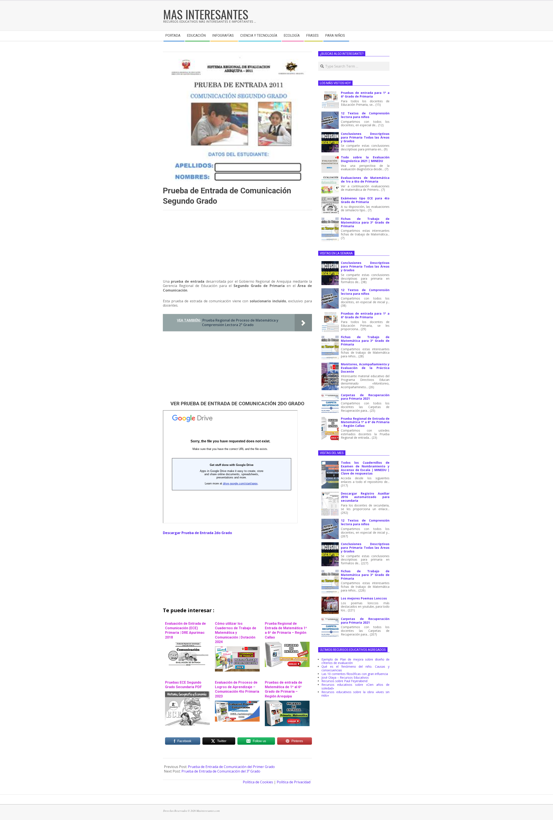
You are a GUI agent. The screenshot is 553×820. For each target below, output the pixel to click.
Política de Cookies (258, 782)
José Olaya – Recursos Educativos (345, 677)
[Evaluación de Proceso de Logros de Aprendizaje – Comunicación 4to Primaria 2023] (237, 702)
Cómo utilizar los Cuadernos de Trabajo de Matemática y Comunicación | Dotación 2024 (235, 632)
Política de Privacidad (293, 782)
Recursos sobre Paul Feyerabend (344, 681)
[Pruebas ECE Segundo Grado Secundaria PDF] (187, 693)
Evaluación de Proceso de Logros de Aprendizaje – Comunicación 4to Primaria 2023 (237, 689)
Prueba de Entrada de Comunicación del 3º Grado (220, 771)
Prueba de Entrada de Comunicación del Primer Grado (231, 766)
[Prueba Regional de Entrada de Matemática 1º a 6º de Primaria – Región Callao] (287, 644)
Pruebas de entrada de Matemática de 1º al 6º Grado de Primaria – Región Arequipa (283, 689)
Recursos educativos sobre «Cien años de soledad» (355, 686)
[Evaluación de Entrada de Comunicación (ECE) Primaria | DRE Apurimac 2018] (187, 644)
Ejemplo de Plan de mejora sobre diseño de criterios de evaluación (355, 661)
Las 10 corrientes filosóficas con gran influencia (354, 674)
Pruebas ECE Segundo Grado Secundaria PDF (183, 684)
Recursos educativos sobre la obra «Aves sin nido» (355, 694)
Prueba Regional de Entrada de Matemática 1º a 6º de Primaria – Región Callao (286, 630)
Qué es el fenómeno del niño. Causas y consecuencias (355, 668)
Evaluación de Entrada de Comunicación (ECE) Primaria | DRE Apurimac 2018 (185, 630)
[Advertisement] (237, 246)
